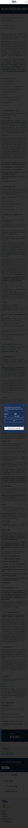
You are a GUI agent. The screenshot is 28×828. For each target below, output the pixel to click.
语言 (15, 414)
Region (6, 414)
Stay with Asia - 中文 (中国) (14, 428)
